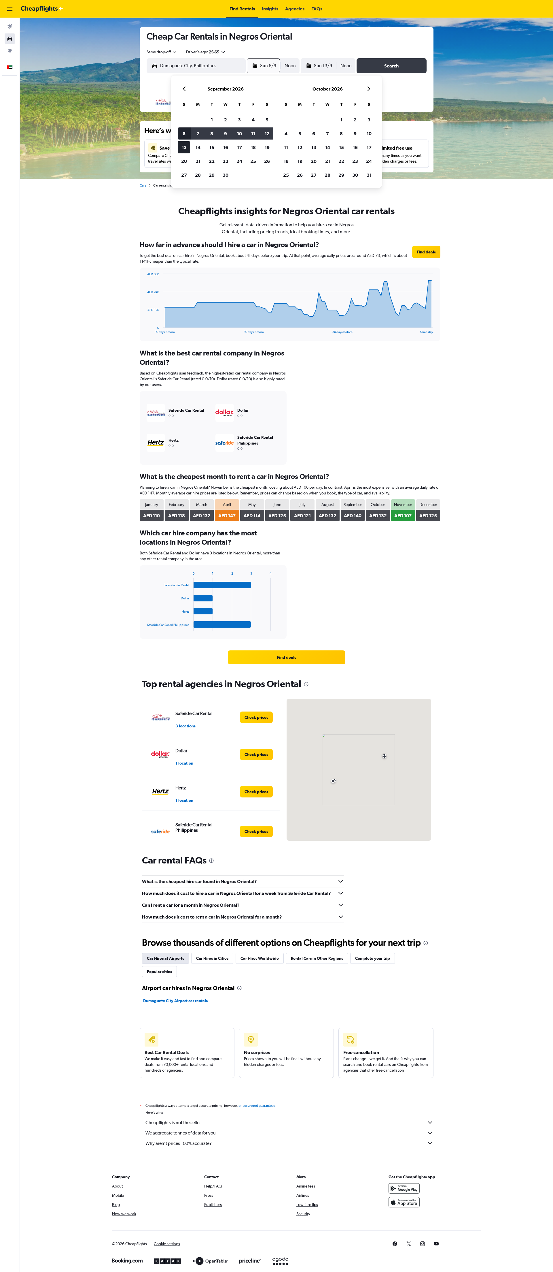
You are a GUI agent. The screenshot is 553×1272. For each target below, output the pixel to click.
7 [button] (197, 133)
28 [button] (198, 175)
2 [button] (225, 119)
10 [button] (239, 133)
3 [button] (239, 119)
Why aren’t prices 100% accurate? (178, 1143)
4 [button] (253, 119)
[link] (426, 252)
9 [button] (225, 133)
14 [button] (198, 147)
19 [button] (267, 147)
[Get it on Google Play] (404, 1188)
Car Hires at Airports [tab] (165, 958)
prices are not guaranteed (256, 1106)
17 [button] (239, 147)
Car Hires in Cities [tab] (212, 958)
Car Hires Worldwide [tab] (259, 958)
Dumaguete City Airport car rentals (175, 1000)
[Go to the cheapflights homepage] (42, 9)
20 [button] (184, 161)
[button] (9, 9)
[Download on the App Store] (404, 1202)
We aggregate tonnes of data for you (180, 1133)
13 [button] (184, 147)
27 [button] (184, 175)
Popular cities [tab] (159, 971)
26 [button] (267, 161)
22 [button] (212, 161)
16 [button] (225, 147)
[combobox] (162, 52)
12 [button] (267, 133)
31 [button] (369, 175)
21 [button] (198, 161)
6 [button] (184, 133)
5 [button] (267, 119)
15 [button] (211, 147)
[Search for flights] (9, 26)
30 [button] (225, 175)
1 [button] (212, 119)
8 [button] (211, 133)
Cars (143, 185)
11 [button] (253, 133)
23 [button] (225, 161)
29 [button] (212, 175)
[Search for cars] (9, 38)
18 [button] (253, 147)
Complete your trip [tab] (372, 958)
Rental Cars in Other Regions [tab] (317, 958)
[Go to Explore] (9, 51)
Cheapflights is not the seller (173, 1122)
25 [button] (253, 161)
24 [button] (239, 161)
